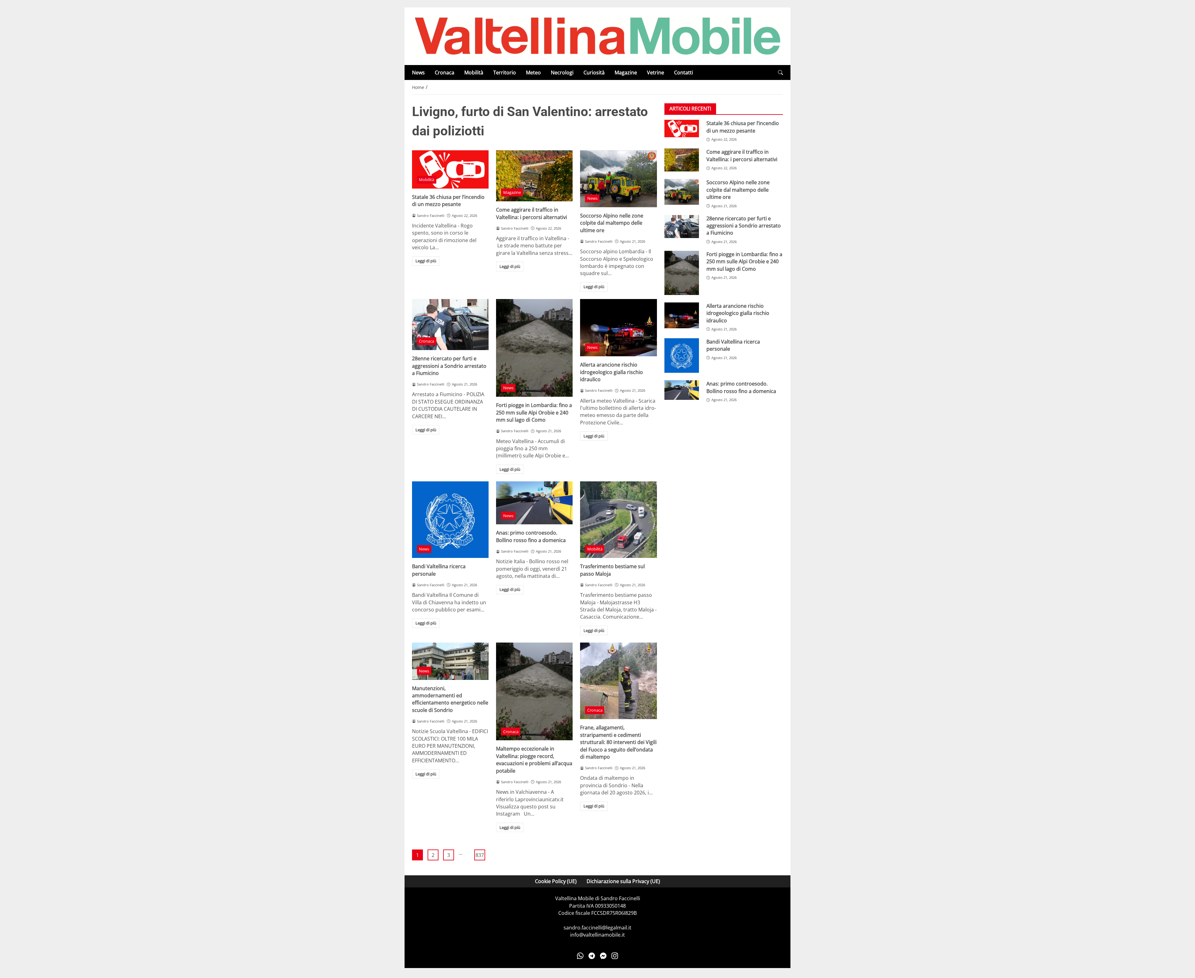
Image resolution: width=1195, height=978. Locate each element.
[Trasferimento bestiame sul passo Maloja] (618, 519)
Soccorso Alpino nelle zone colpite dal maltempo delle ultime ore (611, 223)
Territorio (504, 72)
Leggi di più (425, 261)
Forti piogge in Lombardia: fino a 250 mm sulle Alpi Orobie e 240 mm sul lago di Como (534, 412)
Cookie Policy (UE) (556, 881)
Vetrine (655, 72)
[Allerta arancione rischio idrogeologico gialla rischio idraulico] (618, 327)
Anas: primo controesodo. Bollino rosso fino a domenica (531, 536)
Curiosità (594, 72)
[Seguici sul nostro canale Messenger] (603, 956)
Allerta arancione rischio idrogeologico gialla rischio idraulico (611, 372)
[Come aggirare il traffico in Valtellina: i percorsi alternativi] (534, 175)
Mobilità (473, 72)
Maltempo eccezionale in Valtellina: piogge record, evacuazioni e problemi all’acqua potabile (534, 759)
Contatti (683, 72)
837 (480, 855)
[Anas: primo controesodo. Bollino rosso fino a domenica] (534, 502)
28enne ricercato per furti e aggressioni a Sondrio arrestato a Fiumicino (449, 366)
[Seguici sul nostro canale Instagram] (615, 956)
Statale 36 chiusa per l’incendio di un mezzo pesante (448, 201)
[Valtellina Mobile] (597, 35)
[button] (780, 72)
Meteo (533, 72)
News (418, 72)
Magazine (626, 72)
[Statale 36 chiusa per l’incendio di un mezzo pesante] (450, 169)
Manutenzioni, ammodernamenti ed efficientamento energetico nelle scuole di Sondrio (450, 699)
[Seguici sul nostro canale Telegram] (591, 956)
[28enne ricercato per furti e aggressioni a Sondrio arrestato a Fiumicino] (450, 324)
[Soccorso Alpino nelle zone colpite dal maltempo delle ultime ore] (618, 178)
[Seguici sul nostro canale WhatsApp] (580, 956)
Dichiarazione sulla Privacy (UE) (623, 881)
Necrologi (562, 72)
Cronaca (444, 72)
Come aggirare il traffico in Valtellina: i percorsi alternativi (531, 213)
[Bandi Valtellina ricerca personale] (450, 519)
